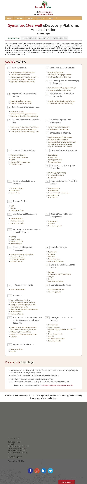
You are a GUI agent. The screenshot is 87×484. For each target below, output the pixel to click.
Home (9, 18)
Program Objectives (29, 38)
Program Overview (13, 38)
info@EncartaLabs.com (45, 14)
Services (40, 18)
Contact (51, 18)
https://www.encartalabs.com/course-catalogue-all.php (56, 385)
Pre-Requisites (44, 38)
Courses (30, 18)
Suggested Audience (59, 38)
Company (19, 18)
